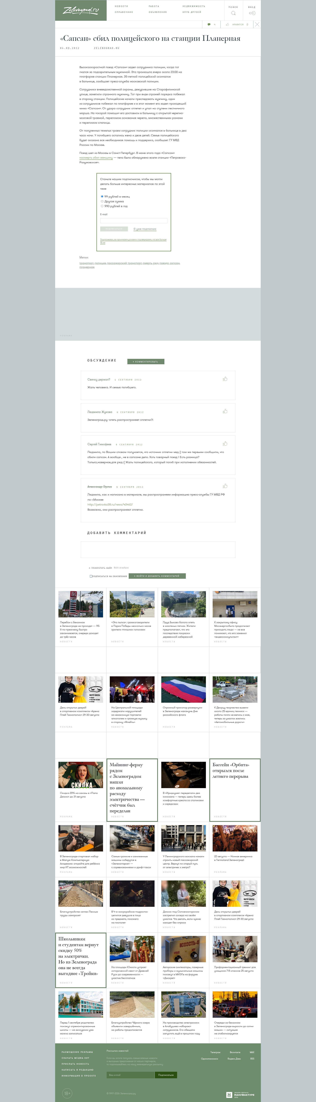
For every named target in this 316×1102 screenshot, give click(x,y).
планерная (86, 267)
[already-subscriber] (145, 228)
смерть (147, 263)
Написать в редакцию (78, 1070)
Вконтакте (235, 1052)
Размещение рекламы (77, 1052)
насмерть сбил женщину (96, 157)
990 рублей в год (116, 206)
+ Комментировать (145, 361)
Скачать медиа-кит (76, 1058)
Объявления (158, 12)
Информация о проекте (79, 1076)
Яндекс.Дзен (234, 1058)
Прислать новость (75, 1064)
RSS (252, 1058)
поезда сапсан (169, 263)
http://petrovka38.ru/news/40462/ (110, 504)
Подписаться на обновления (109, 576)
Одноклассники (209, 1058)
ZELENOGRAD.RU (107, 48)
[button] (114, 228)
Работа (154, 6)
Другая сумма (114, 201)
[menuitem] (124, 6)
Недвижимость (194, 6)
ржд (155, 263)
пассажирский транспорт (124, 263)
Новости (121, 6)
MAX (252, 1052)
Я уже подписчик (145, 229)
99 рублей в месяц (117, 197)
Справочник (124, 12)
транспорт (86, 263)
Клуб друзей (192, 12)
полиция (100, 263)
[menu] (158, 9)
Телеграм (215, 1052)
